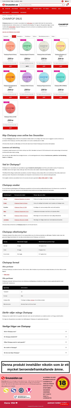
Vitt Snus (46, 8)
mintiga (32, 300)
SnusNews (23, 12)
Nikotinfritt (6, 12)
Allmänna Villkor (49, 377)
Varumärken (15, 12)
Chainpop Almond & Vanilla (21, 220)
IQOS (59, 8)
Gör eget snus (37, 8)
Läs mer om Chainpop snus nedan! (11, 32)
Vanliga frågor (48, 384)
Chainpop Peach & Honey (20, 203)
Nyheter (7, 8)
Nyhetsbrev (47, 388)
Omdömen (46, 392)
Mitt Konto (47, 394)
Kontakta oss (48, 386)
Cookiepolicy (47, 381)
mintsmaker (12, 27)
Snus (28, 8)
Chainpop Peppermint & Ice (21, 211)
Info (27, 66)
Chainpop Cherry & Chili (20, 207)
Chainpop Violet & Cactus (21, 215)
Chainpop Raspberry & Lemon (22, 199)
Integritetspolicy (49, 379)
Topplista (22, 8)
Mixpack (54, 8)
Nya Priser (15, 8)
